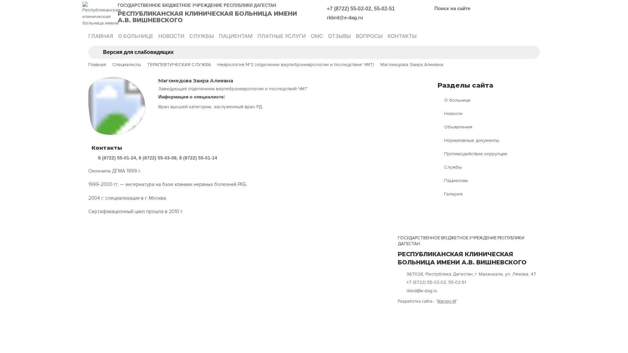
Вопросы (369, 36)
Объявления (458, 127)
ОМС (317, 36)
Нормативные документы (471, 140)
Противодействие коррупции (475, 154)
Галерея (453, 194)
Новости (171, 36)
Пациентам (236, 36)
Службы (201, 36)
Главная (100, 36)
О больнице (135, 36)
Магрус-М (446, 301)
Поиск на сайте (452, 8)
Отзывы (339, 36)
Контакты (402, 36)
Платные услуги (281, 36)
